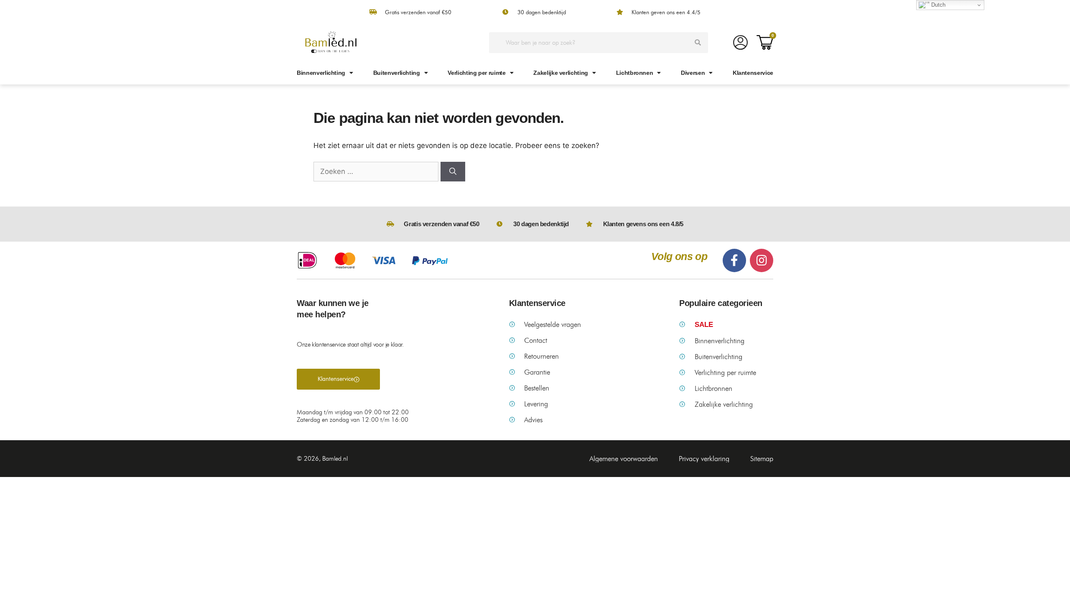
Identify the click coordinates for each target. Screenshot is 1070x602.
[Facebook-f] (734, 260)
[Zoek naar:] (377, 171)
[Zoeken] (697, 42)
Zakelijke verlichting (560, 72)
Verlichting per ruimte (476, 72)
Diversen (693, 72)
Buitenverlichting (396, 72)
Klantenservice (753, 72)
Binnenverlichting (321, 72)
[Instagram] (761, 260)
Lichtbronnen (634, 72)
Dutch (937, 5)
